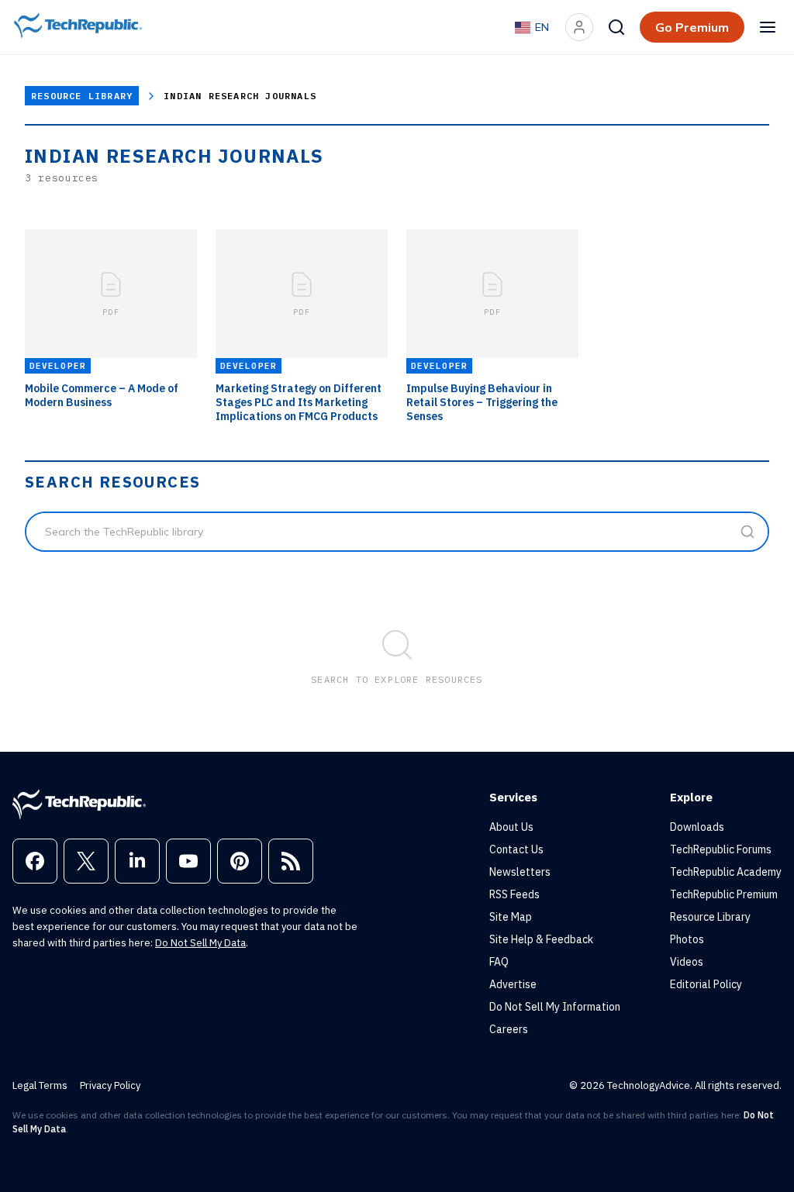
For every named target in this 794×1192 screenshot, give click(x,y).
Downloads (697, 827)
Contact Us (516, 849)
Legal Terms (39, 1085)
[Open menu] (768, 27)
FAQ (499, 962)
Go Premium (692, 27)
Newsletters (520, 872)
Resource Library (82, 96)
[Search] (616, 27)
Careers (508, 1029)
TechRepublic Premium (724, 894)
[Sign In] (579, 27)
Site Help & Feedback (541, 939)
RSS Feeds (514, 894)
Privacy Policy (110, 1085)
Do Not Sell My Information (554, 1007)
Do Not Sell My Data (200, 942)
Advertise (513, 984)
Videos (686, 962)
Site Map (510, 917)
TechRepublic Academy (726, 872)
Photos (687, 939)
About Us (511, 827)
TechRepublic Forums (721, 849)
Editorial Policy (706, 984)
